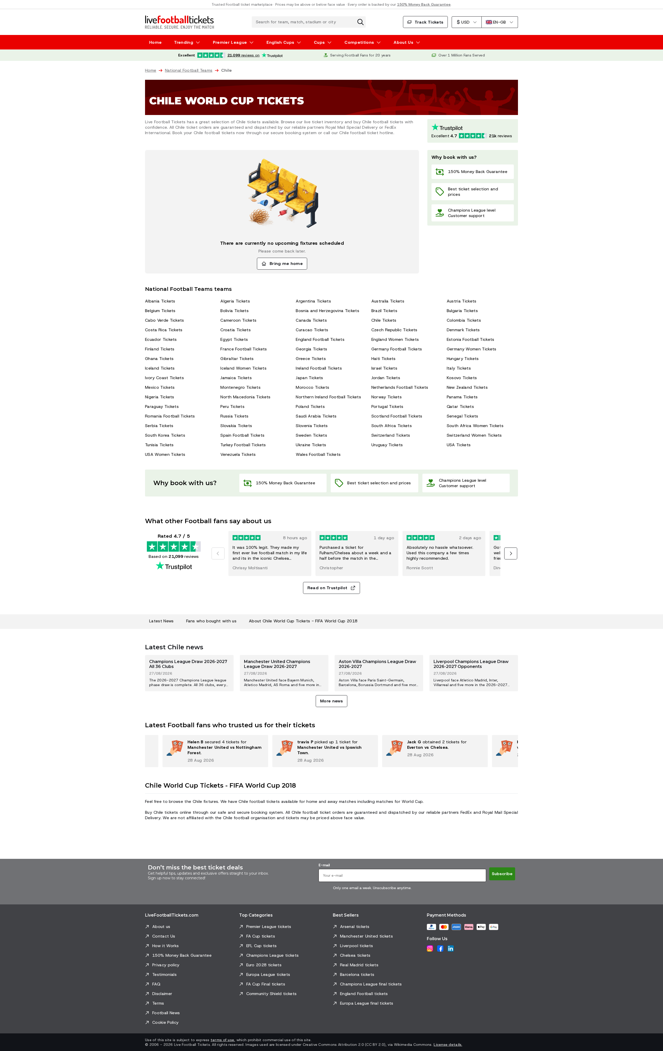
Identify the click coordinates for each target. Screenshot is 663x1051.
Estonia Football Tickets (470, 339)
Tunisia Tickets (159, 445)
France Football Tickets (243, 349)
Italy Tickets (459, 368)
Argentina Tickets (313, 301)
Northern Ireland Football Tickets (328, 397)
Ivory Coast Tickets (164, 377)
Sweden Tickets (311, 435)
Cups (319, 42)
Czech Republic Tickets (394, 330)
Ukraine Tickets (311, 445)
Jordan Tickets (385, 377)
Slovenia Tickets (312, 425)
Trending (183, 42)
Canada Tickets (311, 320)
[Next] (511, 553)
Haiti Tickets (383, 358)
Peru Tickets (232, 406)
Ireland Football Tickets (319, 368)
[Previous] (218, 553)
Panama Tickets (462, 397)
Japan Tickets (309, 377)
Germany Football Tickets (396, 349)
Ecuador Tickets (161, 339)
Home (155, 42)
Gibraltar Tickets (237, 358)
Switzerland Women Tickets (474, 435)
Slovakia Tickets (236, 425)
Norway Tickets (386, 397)
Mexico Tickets (160, 387)
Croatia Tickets (235, 330)
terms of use (222, 1040)
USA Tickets (459, 445)
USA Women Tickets (165, 454)
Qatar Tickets (460, 406)
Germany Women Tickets (471, 349)
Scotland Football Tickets (396, 416)
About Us (403, 42)
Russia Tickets (234, 416)
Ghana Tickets (159, 358)
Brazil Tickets (384, 310)
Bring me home (286, 263)
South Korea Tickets (165, 435)
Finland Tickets (160, 349)
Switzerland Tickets (390, 435)
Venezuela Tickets (238, 454)
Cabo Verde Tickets (164, 320)
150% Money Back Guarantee (424, 4)
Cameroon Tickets (238, 320)
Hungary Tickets (463, 358)
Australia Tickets (387, 301)
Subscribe (502, 873)
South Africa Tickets (391, 425)
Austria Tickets (462, 301)
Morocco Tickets (312, 387)
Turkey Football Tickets (243, 445)
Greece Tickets (311, 358)
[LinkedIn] (451, 948)
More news (331, 701)
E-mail (324, 865)
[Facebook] (440, 948)
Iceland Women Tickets (243, 368)
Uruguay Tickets (387, 445)
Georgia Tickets (311, 349)
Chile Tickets (384, 320)
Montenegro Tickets (240, 387)
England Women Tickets (395, 339)
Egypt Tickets (234, 339)
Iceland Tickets (160, 368)
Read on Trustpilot (327, 588)
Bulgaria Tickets (462, 310)
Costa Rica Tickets (164, 330)
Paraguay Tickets (162, 406)
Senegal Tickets (462, 416)
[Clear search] (360, 22)
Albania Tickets (160, 301)
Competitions (359, 42)
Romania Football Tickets (170, 416)
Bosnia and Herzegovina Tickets (327, 310)
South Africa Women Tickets (475, 425)
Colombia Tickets (464, 320)
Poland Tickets (310, 406)
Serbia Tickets (159, 425)
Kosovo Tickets (462, 377)
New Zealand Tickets (467, 387)
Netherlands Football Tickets (399, 387)
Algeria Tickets (235, 301)
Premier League (230, 42)
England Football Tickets (320, 339)
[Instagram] (430, 948)
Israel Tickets (384, 368)
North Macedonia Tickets (245, 397)
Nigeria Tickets (159, 397)
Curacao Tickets (312, 330)
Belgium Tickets (160, 310)
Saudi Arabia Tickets (316, 416)
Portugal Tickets (387, 406)
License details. (448, 1044)
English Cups (280, 42)
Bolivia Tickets (234, 310)
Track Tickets (429, 22)
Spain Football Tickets (242, 435)
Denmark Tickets (463, 330)
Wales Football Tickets (318, 454)
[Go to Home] (179, 22)
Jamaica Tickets (236, 377)
